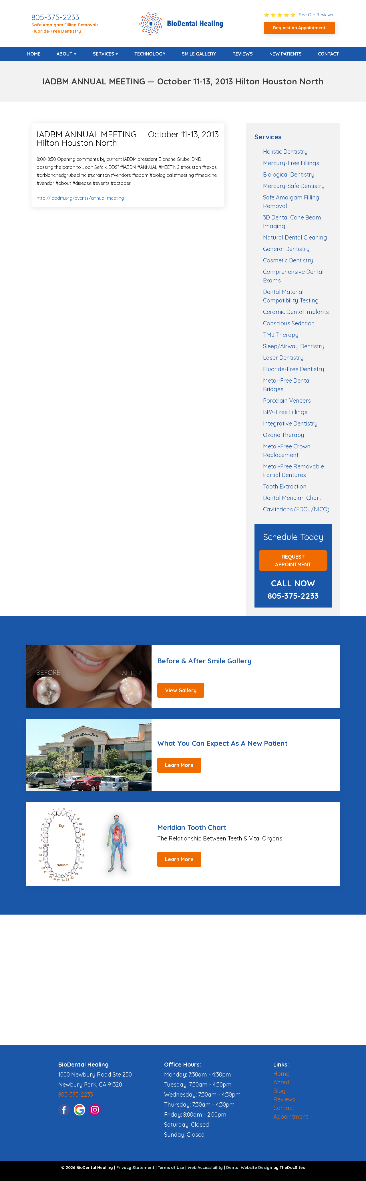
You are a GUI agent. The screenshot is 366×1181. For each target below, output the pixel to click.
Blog (279, 1090)
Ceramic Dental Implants (296, 311)
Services (103, 54)
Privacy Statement (135, 1167)
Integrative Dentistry (290, 423)
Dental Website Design (249, 1167)
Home (33, 54)
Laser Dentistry (283, 357)
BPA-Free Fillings (285, 412)
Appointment (290, 1116)
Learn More (179, 765)
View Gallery (180, 690)
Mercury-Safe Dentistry (294, 185)
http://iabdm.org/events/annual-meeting (80, 198)
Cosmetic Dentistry (288, 260)
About (64, 54)
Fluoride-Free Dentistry (56, 31)
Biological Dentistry (289, 174)
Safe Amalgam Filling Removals (65, 24)
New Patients (285, 54)
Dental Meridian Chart (292, 497)
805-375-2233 (55, 17)
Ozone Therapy (283, 434)
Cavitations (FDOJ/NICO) (296, 509)
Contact (328, 54)
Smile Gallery (199, 54)
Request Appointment (293, 560)
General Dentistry (286, 248)
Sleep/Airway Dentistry (294, 346)
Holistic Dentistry (285, 151)
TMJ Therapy (281, 334)
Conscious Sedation (289, 323)
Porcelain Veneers (287, 400)
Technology (150, 54)
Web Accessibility (205, 1167)
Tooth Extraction (285, 486)
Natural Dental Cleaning (295, 237)
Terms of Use (171, 1167)
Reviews (242, 54)
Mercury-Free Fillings (291, 163)
